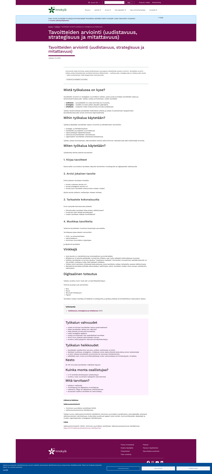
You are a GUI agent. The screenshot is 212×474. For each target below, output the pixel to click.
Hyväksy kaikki (193, 468)
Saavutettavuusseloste (151, 451)
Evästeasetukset (123, 468)
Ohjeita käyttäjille (127, 448)
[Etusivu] (57, 10)
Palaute (145, 445)
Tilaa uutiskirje (126, 454)
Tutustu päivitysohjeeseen (59, 20)
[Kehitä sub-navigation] (101, 10)
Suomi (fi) (94, 2)
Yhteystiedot (125, 451)
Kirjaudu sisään (144, 2)
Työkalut (57, 27)
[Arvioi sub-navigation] (111, 10)
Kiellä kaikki (158, 468)
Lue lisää (5, 470)
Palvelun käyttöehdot (150, 448)
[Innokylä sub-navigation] (158, 10)
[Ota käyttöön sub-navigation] (126, 10)
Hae (128, 2)
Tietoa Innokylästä (127, 445)
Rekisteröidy (156, 2)
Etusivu (50, 27)
